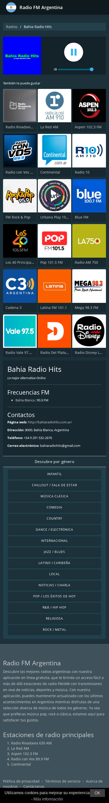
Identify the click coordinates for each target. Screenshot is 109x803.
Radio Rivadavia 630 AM (26, 127)
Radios (11, 26)
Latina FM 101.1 (53, 307)
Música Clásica (54, 496)
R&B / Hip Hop (54, 607)
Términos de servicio (62, 781)
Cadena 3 (14, 307)
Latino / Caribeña (54, 563)
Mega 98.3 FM (86, 307)
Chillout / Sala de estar (54, 485)
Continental (50, 172)
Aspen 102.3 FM (88, 127)
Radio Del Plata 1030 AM (61, 352)
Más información (48, 799)
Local (54, 574)
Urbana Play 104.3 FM (58, 217)
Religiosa (54, 618)
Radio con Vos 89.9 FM (24, 172)
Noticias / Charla (54, 585)
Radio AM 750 (86, 262)
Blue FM (81, 217)
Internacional (54, 541)
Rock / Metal (54, 629)
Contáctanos (33, 786)
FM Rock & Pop (18, 217)
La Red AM (49, 127)
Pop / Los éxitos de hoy (54, 596)
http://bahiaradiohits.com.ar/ (50, 422)
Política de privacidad (21, 781)
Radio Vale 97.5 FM (22, 352)
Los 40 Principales (21, 262)
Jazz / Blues (54, 552)
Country (55, 518)
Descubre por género (54, 461)
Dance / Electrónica (54, 529)
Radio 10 (82, 172)
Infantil (54, 474)
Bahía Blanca (24, 400)
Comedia (54, 507)
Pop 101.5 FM (51, 262)
